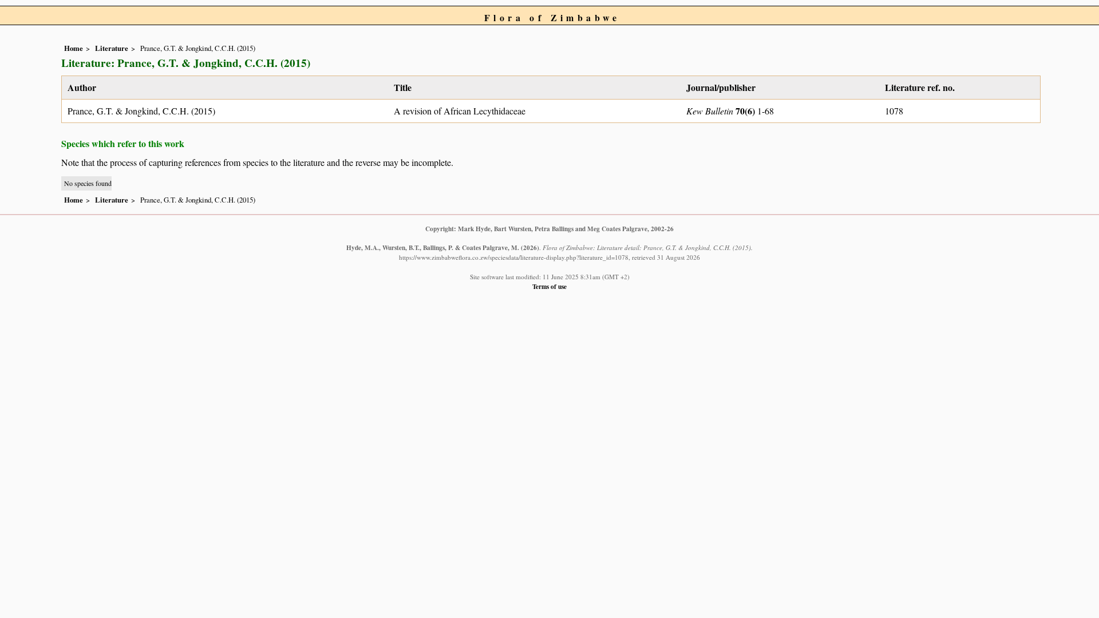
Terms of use (549, 286)
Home (73, 48)
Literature (111, 48)
